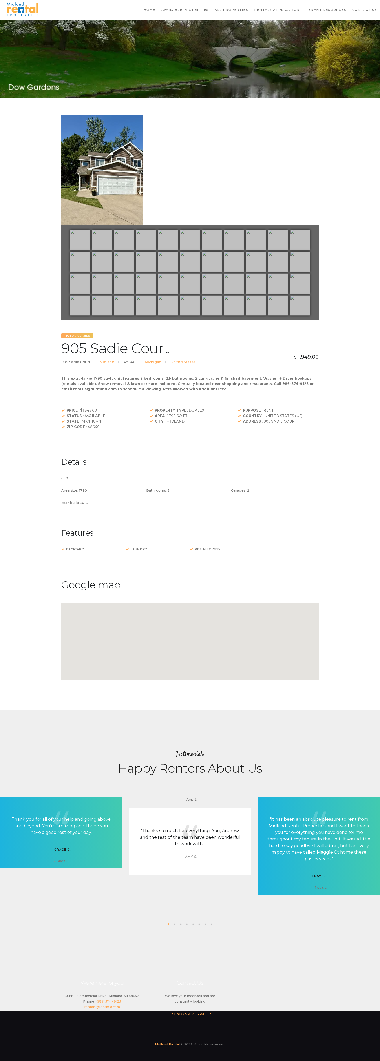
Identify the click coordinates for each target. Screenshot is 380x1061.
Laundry (138, 549)
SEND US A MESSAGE (190, 1014)
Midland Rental (167, 1044)
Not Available (77, 335)
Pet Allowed (207, 549)
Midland (106, 362)
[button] (190, 639)
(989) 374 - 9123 (108, 1001)
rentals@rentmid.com (102, 1007)
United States (183, 362)
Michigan (153, 362)
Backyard (75, 549)
